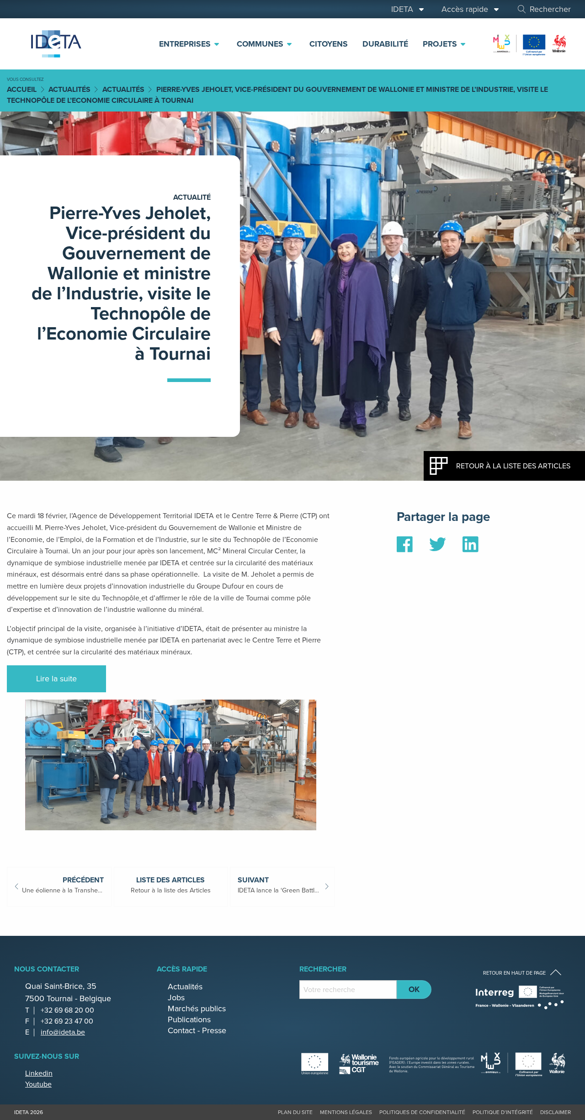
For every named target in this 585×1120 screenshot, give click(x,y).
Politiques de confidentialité (422, 1112)
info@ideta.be (63, 1032)
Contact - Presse (197, 1030)
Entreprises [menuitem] (186, 44)
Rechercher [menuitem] (550, 9)
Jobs (176, 997)
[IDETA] (55, 43)
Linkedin (39, 1073)
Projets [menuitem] (441, 44)
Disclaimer (555, 1112)
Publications (189, 1019)
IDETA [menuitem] (404, 9)
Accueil (22, 89)
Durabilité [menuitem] (385, 44)
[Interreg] (520, 997)
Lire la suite (56, 679)
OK (414, 989)
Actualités (69, 89)
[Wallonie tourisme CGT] (388, 1063)
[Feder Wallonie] (524, 1063)
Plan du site (295, 1112)
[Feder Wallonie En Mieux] (530, 43)
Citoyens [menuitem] (328, 44)
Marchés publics (197, 1008)
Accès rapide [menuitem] (467, 9)
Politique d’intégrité (503, 1112)
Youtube (38, 1084)
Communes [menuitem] (261, 44)
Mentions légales (346, 1112)
